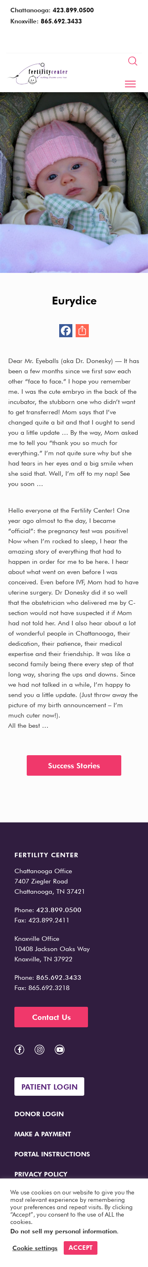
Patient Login (49, 1087)
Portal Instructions (52, 1154)
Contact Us (51, 1017)
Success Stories (74, 765)
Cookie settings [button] (35, 1248)
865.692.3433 (61, 21)
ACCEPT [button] (80, 1247)
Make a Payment (42, 1134)
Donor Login (39, 1114)
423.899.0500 (73, 10)
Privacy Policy (40, 1174)
